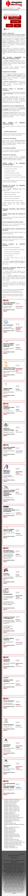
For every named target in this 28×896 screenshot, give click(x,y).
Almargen (22, 864)
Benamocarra (11, 869)
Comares (4, 875)
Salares (5, 886)
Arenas (11, 867)
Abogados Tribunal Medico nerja (10, 847)
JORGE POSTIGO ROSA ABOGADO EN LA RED (9, 368)
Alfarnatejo (15, 863)
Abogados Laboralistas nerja (10, 830)
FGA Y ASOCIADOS (8, 325)
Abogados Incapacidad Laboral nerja (11, 827)
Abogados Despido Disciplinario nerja (11, 814)
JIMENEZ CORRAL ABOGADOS (7, 389)
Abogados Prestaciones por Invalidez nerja (13, 840)
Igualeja (12, 879)
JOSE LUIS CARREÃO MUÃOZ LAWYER (8, 530)
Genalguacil (22, 878)
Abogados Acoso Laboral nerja (10, 802)
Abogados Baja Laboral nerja (10, 804)
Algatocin (22, 863)
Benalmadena (20, 868)
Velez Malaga (17, 889)
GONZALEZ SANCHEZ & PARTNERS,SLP (9, 617)
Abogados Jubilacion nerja (9, 828)
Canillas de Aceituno (20, 871)
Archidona (5, 867)
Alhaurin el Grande (14, 864)
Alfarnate (11, 863)
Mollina (19, 882)
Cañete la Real (14, 871)
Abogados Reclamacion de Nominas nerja (12, 843)
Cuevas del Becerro (12, 876)
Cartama (21, 872)
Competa (8, 875)
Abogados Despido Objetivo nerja (11, 816)
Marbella (9, 882)
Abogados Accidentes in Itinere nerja (11, 801)
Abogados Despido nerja (9, 813)
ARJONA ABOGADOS (8, 701)
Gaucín (19, 878)
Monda (22, 882)
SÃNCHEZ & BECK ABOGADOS (8, 680)
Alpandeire (15, 865)
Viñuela (21, 891)
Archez (22, 865)
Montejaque (11, 883)
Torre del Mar (17, 887)
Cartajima (17, 872)
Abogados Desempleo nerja (10, 812)
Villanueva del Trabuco (16, 891)
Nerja (14, 883)
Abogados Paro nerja (8, 838)
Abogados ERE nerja (8, 821)
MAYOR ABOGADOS (8, 725)
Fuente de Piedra (14, 878)
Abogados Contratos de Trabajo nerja (12, 808)
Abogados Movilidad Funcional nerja (11, 834)
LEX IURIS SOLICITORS (6, 574)
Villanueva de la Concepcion (12, 890)
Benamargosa (6, 869)
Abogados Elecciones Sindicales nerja (12, 820)
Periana (22, 883)
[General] (5, 300)
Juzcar (9, 880)
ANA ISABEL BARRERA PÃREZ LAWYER (9, 448)
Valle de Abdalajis (12, 889)
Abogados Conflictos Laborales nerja (11, 806)
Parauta (19, 883)
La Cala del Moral (13, 880)
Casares (16, 874)
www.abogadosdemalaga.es (14, 855)
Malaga (22, 880)
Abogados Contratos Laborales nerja (11, 809)
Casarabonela (12, 874)
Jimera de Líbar (21, 879)
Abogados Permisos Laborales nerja (11, 839)
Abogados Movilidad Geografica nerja (12, 835)
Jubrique (5, 880)
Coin (18, 874)
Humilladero (8, 879)
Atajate (23, 867)
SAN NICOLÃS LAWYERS (7, 766)
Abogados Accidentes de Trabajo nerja (12, 799)
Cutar (16, 876)
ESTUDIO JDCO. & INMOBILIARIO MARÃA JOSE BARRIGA (9, 510)
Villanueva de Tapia (20, 890)
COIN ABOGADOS (7, 594)
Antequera (19, 865)
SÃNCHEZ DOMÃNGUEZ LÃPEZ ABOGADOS (8, 407)
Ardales (8, 867)
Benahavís (11, 868)
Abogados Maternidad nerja (9, 831)
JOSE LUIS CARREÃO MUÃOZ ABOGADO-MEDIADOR (8, 345)
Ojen (16, 883)
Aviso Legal (22, 854)
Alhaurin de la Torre (7, 864)
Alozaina (11, 865)
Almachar (19, 864)
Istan (15, 879)
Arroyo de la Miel (18, 867)
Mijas (12, 882)
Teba (11, 887)
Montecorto (6, 883)
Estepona (19, 876)
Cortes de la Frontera (13, 875)
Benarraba (18, 869)
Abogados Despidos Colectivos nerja (11, 819)
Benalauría (15, 868)
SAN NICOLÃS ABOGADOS (7, 745)
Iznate (17, 879)
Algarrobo (19, 863)
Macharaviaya (18, 880)
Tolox (13, 887)
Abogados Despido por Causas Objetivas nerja (13, 817)
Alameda (4, 863)
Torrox (5, 889)
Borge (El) (22, 869)
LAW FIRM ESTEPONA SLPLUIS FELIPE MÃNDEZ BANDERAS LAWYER (9, 785)
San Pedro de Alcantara (10, 886)
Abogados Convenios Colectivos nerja (12, 810)
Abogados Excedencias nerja (10, 823)
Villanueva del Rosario (8, 891)
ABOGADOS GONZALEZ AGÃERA (8, 429)
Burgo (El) (5, 871)
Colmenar (21, 874)
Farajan (23, 876)
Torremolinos (22, 887)
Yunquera (13, 893)
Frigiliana (5, 878)
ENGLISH (7, 29)
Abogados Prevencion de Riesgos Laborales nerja (14, 842)
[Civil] (5, 506)
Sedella (20, 886)
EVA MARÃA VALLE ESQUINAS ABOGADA (9, 551)
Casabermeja (7, 874)
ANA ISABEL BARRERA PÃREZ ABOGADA (9, 303)
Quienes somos (14, 857)
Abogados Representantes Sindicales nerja (13, 845)
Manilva (6, 882)
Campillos (9, 871)
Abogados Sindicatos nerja (9, 846)
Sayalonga (16, 886)
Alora (8, 865)
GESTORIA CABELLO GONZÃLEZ (8, 639)
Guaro (5, 879)
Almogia (5, 865)
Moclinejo (15, 882)
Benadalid (7, 868)
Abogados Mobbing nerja (9, 832)
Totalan (7, 889)
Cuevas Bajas (20, 875)
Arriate (14, 867)
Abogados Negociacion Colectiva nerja (12, 836)
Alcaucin (8, 863)
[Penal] (5, 384)
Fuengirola (9, 878)
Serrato (23, 886)
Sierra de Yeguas (7, 887)
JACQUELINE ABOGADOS (6, 660)
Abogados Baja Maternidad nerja (10, 805)
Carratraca (13, 872)
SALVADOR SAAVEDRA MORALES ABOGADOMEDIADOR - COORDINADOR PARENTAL (9, 492)
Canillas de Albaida (9, 872)
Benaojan (14, 869)
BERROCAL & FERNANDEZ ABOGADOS (6, 472)
